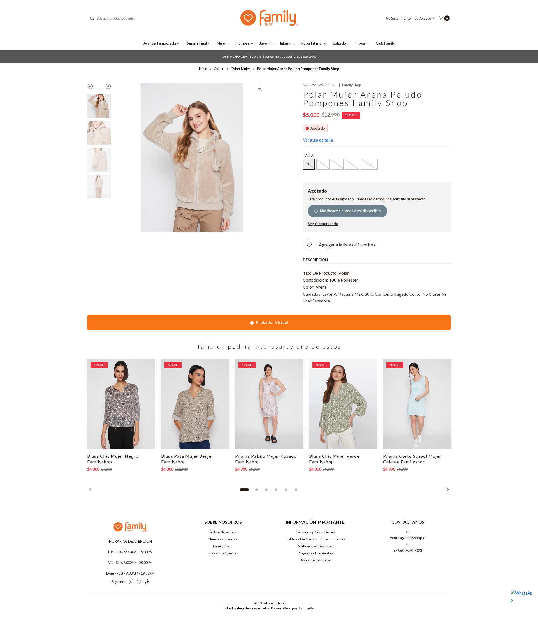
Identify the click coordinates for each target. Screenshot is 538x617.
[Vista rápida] (145, 404)
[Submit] (92, 18)
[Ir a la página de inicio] (269, 18)
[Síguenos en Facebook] (139, 582)
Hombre (242, 43)
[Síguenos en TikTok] (146, 582)
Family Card (223, 546)
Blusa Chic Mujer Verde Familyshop (334, 458)
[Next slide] (105, 87)
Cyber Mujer (240, 69)
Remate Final (196, 43)
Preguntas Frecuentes (315, 553)
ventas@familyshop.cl (408, 537)
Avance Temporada (159, 43)
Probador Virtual (269, 322)
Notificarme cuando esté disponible (350, 211)
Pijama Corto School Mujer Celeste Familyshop (412, 458)
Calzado (339, 43)
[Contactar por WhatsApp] (522, 601)
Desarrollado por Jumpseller (293, 608)
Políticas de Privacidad (315, 546)
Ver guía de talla (318, 139)
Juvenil (264, 43)
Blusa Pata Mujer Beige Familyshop (186, 458)
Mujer (221, 43)
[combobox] (118, 18)
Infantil (285, 43)
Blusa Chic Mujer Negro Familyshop (113, 458)
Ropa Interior (312, 43)
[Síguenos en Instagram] (131, 582)
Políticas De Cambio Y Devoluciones (315, 539)
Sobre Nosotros (223, 532)
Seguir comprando (323, 224)
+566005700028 (407, 550)
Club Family (385, 43)
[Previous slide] (93, 87)
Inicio (203, 69)
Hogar (361, 43)
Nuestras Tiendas (222, 539)
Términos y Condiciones (315, 532)
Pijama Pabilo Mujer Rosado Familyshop (266, 458)
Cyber (219, 69)
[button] (244, 489)
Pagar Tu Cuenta (222, 553)
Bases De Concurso (315, 560)
